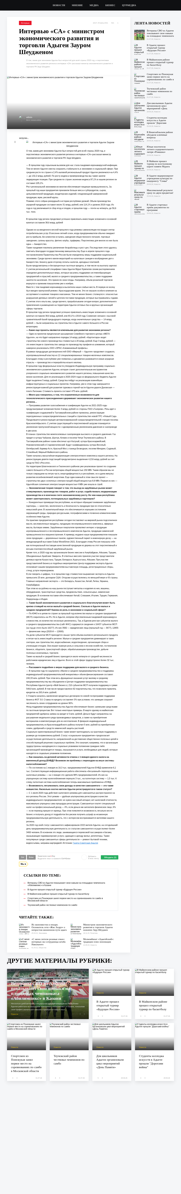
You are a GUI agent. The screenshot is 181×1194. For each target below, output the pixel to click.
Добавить (93, 857)
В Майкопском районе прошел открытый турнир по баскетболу (153, 1005)
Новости (59, 5)
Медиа (94, 5)
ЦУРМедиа (129, 5)
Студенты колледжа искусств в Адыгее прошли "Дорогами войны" (151, 1061)
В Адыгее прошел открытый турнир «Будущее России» (108, 1005)
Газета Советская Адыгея (85, 843)
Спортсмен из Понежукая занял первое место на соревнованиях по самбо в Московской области (26, 1063)
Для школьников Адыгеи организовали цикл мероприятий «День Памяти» (110, 1061)
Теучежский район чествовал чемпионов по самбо (69, 1059)
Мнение (77, 5)
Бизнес (110, 5)
